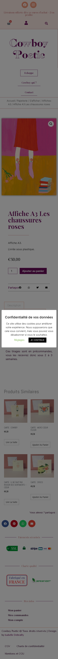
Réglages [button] (19, 339)
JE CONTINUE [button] (37, 340)
